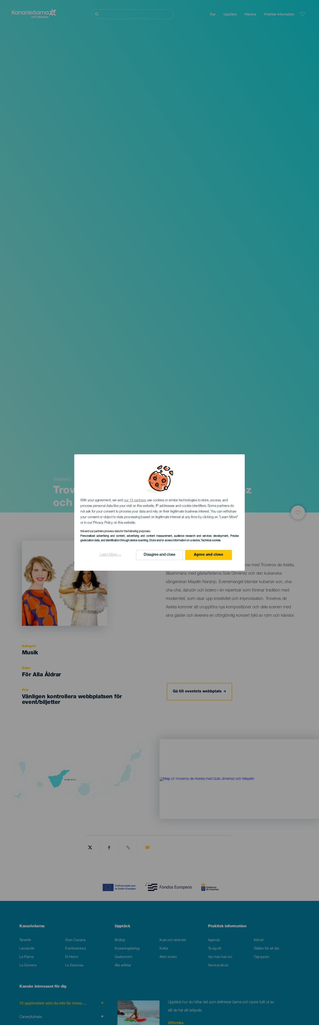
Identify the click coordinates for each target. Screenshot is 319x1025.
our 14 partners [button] (135, 500)
